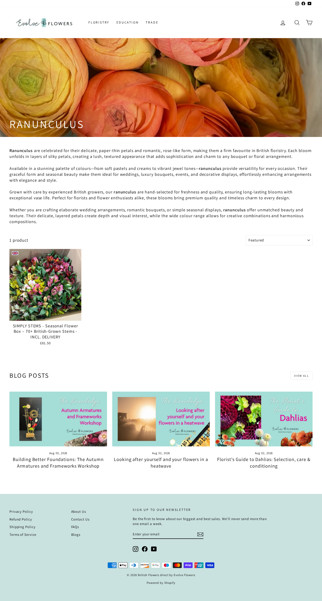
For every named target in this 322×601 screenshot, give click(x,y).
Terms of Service (22, 534)
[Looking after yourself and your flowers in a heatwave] (161, 419)
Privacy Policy (21, 511)
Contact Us (80, 519)
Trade (152, 22)
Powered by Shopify (161, 583)
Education (127, 22)
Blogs (76, 534)
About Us (78, 511)
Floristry (98, 22)
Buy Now (45, 315)
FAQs (75, 527)
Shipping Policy (22, 527)
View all (301, 375)
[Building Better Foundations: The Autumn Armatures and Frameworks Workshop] (58, 419)
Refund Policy (20, 519)
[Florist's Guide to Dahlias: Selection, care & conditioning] (264, 419)
